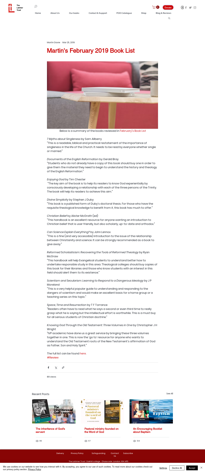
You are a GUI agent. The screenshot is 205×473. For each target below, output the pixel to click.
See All (169, 393)
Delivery (60, 453)
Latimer (20, 8)
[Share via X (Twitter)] (55, 367)
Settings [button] (163, 467)
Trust (19, 10)
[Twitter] (190, 7)
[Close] (201, 468)
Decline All (177, 467)
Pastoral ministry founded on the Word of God (101, 430)
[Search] (53, 6)
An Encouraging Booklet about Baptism (147, 430)
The (18, 5)
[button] (156, 7)
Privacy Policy (34, 469)
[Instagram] (195, 7)
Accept (192, 467)
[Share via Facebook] (48, 367)
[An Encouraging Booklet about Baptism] (151, 411)
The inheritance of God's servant (50, 430)
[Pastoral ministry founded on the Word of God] (102, 411)
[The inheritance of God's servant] (53, 411)
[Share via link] (63, 367)
